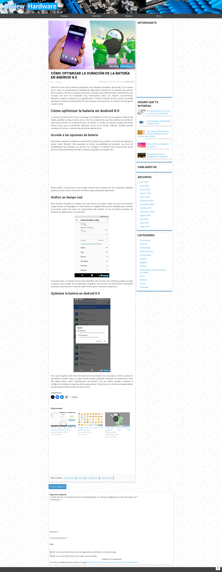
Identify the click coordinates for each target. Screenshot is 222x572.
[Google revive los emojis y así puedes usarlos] (90, 419)
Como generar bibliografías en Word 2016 (159, 122)
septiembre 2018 (147, 211)
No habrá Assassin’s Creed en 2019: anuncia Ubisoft (158, 112)
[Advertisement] (70, 169)
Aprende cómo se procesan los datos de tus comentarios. (113, 562)
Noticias (128, 16)
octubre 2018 (145, 208)
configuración (92, 478)
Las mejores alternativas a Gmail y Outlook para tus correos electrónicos (154, 134)
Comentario (56, 499)
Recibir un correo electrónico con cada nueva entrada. (73, 556)
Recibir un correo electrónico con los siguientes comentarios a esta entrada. (83, 552)
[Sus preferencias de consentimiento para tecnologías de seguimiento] (218, 568)
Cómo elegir (145, 247)
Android (143, 244)
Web (52, 544)
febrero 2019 (145, 193)
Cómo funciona (146, 251)
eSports (143, 258)
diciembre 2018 (146, 200)
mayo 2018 (144, 226)
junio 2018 (144, 223)
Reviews (64, 16)
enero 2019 (145, 197)
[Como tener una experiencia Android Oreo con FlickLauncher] (117, 419)
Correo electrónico (59, 538)
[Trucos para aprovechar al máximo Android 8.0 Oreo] (63, 419)
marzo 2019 (145, 189)
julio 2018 (144, 219)
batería (81, 478)
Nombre (54, 531)
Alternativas (145, 240)
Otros (158, 16)
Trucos (143, 283)
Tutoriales (96, 16)
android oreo (69, 478)
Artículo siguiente (57, 486)
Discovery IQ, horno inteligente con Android (157, 155)
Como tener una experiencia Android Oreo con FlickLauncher (117, 429)
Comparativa (145, 255)
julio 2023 (144, 182)
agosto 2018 (145, 215)
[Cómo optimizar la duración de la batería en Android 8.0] (92, 69)
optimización (106, 478)
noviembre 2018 (147, 204)
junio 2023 (144, 186)
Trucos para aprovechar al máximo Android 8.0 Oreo (63, 428)
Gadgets (143, 262)
